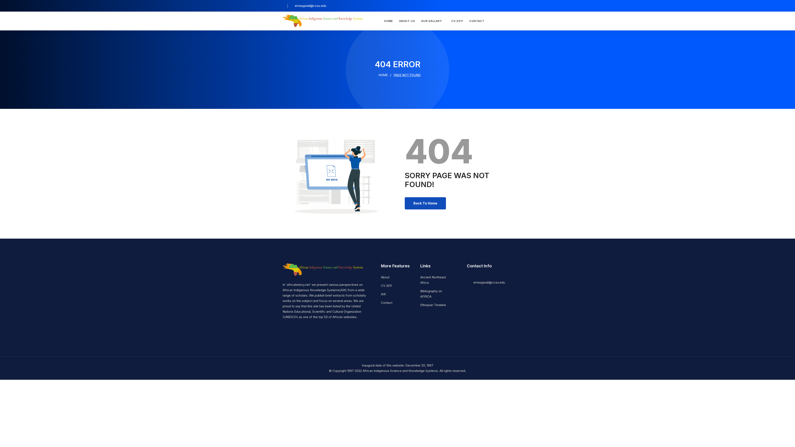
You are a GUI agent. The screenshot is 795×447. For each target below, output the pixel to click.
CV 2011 (457, 21)
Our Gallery (431, 21)
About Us (407, 21)
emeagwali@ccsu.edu (489, 282)
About (385, 277)
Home (388, 21)
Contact (476, 21)
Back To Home (425, 203)
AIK (383, 294)
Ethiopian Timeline (433, 305)
